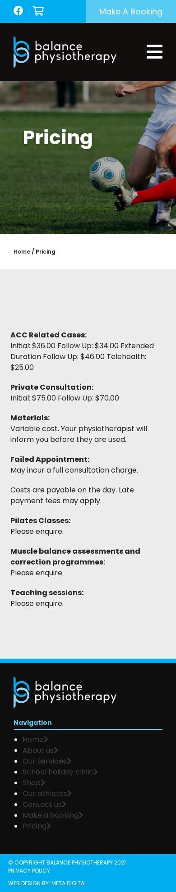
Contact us (42, 804)
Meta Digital (69, 883)
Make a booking (130, 11)
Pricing (34, 826)
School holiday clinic (58, 772)
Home (22, 251)
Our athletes (45, 793)
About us (38, 750)
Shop (32, 783)
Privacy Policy (29, 870)
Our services (45, 761)
